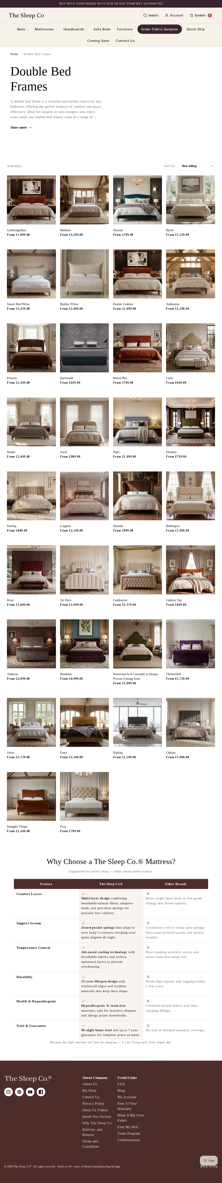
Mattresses (44, 29)
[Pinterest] (19, 1092)
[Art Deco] (84, 569)
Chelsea (170, 752)
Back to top (209, 1166)
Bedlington (173, 526)
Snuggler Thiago (17, 826)
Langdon (65, 526)
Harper (11, 452)
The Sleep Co (26, 15)
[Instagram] (8, 1092)
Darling (11, 526)
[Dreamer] (190, 422)
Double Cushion (123, 304)
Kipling (117, 752)
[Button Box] (137, 347)
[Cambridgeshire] (31, 199)
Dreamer (171, 452)
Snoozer (118, 230)
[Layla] (190, 347)
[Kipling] (137, 722)
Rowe (10, 600)
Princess (12, 378)
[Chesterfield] (190, 643)
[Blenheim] (84, 643)
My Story (89, 1090)
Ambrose (12, 674)
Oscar (10, 752)
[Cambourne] (137, 569)
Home (14, 54)
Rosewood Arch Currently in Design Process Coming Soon (135, 676)
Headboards (74, 29)
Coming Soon (98, 41)
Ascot (63, 452)
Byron (170, 230)
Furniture (125, 29)
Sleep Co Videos (95, 1110)
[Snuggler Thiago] (31, 796)
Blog (121, 1090)
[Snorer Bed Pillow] (31, 273)
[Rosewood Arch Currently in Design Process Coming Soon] (137, 643)
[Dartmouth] (84, 347)
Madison (65, 230)
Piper (116, 452)
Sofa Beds (102, 29)
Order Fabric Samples (159, 29)
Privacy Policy (93, 1103)
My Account (127, 1097)
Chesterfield (173, 674)
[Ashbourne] (190, 273)
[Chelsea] (190, 722)
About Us (89, 1084)
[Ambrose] (31, 643)
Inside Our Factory (96, 1116)
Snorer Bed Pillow (18, 304)
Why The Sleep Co (97, 1123)
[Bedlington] (190, 495)
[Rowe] (31, 569)
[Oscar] (31, 722)
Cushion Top (174, 600)
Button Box (120, 378)
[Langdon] (84, 495)
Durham (118, 526)
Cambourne (120, 600)
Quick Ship (195, 29)
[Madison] (84, 199)
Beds (21, 29)
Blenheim (66, 674)
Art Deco (65, 600)
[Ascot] (84, 422)
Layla (169, 378)
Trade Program (129, 1133)
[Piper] (137, 422)
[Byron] (190, 199)
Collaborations (129, 1140)
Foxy (63, 826)
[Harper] (31, 422)
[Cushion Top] (190, 569)
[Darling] (31, 495)
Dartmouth (66, 378)
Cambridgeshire (16, 230)
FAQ (121, 1084)
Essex (63, 752)
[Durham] (137, 495)
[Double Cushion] (137, 273)
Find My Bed (128, 1127)
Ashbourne (172, 304)
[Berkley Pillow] (84, 273)
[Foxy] (84, 796)
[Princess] (31, 347)
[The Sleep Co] (28, 1079)
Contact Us (125, 41)
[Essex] (84, 722)
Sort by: (170, 166)
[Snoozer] (137, 199)
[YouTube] (30, 1092)
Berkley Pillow (69, 304)
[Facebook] (41, 1092)
